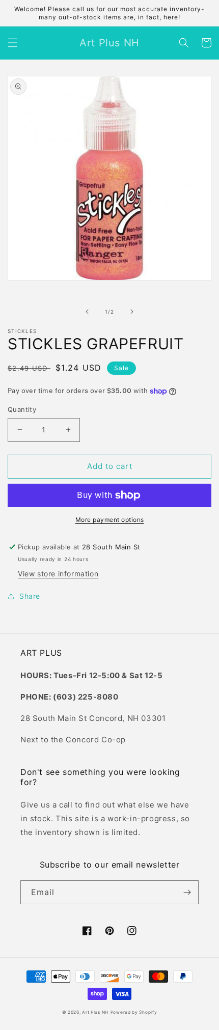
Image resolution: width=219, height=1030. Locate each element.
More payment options (109, 519)
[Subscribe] (187, 892)
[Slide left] (87, 311)
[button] (13, 43)
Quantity (22, 409)
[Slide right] (132, 311)
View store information (58, 573)
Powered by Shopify (134, 1012)
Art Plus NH (95, 1012)
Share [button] (29, 596)
